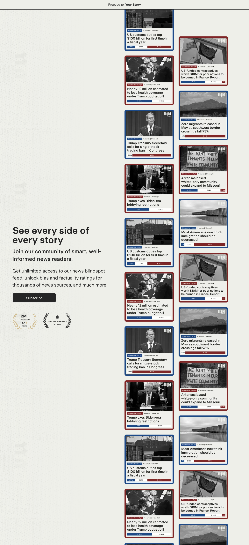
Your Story (133, 4)
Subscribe (34, 298)
